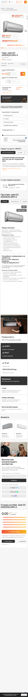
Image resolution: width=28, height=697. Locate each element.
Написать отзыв (14, 531)
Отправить (14, 480)
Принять (24, 694)
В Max (13, 496)
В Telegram (13, 487)
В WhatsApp (13, 492)
